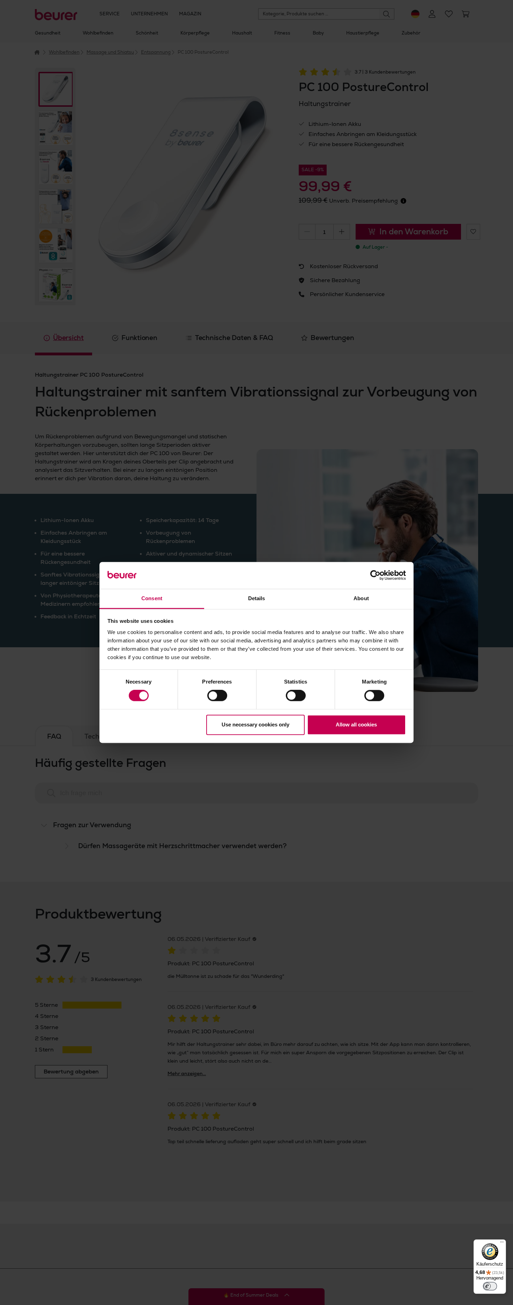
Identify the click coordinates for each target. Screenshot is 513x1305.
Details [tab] (256, 598)
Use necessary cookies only (255, 724)
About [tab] (361, 598)
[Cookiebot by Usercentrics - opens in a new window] (375, 575)
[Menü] (502, 1243)
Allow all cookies (356, 724)
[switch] (217, 695)
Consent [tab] (151, 598)
